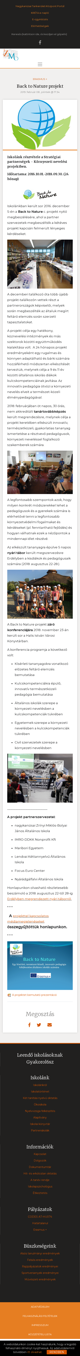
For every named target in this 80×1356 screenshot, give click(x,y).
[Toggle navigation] (40, 64)
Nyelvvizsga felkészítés (40, 1111)
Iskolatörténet (40, 1091)
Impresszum (40, 1325)
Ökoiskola (40, 1104)
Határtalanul (40, 1223)
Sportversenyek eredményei (40, 1273)
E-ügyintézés (40, 19)
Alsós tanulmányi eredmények (40, 1253)
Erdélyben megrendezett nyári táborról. (39, 899)
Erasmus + (40, 79)
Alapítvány (40, 1117)
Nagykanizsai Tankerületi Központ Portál (40, 6)
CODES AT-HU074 (40, 1216)
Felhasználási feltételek (40, 1315)
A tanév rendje (40, 1180)
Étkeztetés (40, 1193)
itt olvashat (34, 1352)
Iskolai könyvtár (40, 1124)
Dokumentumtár (40, 1167)
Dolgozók (40, 1160)
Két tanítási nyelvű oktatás (40, 1098)
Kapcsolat (40, 1154)
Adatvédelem (40, 1306)
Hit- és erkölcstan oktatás (40, 1173)
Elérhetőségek (40, 25)
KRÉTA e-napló (40, 12)
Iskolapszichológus (40, 1186)
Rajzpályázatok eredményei (40, 1266)
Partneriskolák (40, 1130)
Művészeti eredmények (40, 1279)
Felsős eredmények (40, 1260)
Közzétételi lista (40, 1334)
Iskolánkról (40, 1085)
